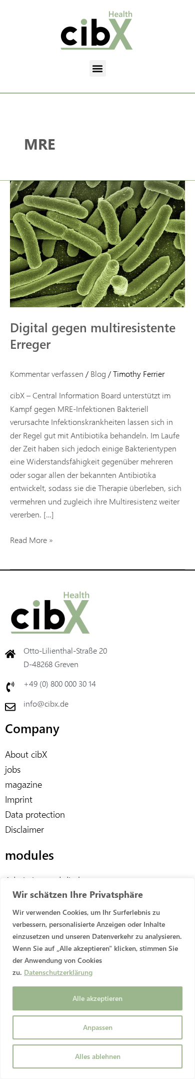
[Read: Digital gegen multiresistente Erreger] (97, 242)
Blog (98, 373)
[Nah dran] (184, 886)
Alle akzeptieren (97, 998)
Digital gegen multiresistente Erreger (93, 335)
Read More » (31, 539)
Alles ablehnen (97, 1056)
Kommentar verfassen (47, 373)
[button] (98, 68)
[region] (97, 978)
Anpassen (97, 1027)
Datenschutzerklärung (58, 972)
